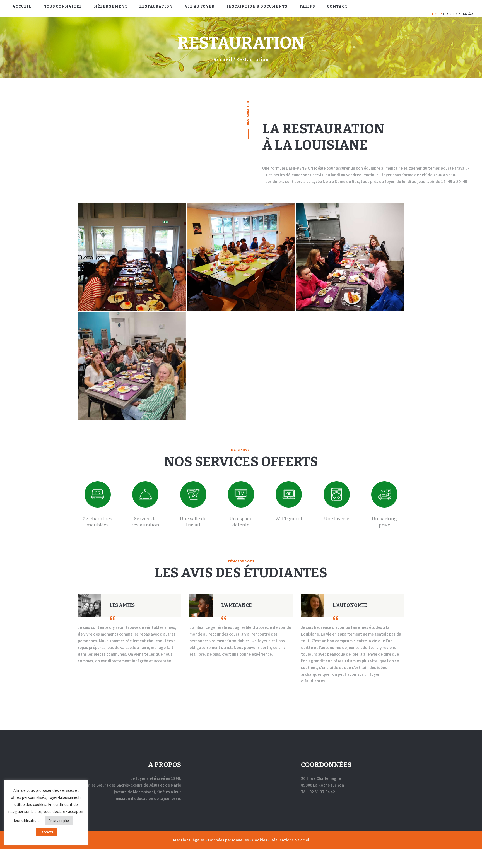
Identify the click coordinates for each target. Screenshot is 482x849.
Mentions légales (189, 840)
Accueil (223, 59)
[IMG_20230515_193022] (241, 257)
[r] (350, 257)
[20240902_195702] (132, 366)
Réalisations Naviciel (290, 840)
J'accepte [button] (46, 832)
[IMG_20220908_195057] (132, 257)
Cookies (260, 840)
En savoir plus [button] (59, 820)
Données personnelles (229, 840)
